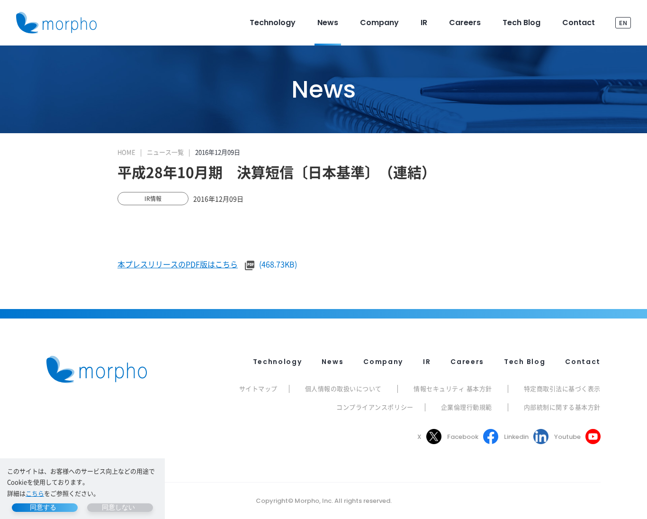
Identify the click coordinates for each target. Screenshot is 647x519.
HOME (126, 151)
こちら (35, 493)
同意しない (118, 507)
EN (623, 22)
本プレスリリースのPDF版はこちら (177, 264)
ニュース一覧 (165, 151)
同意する (43, 507)
